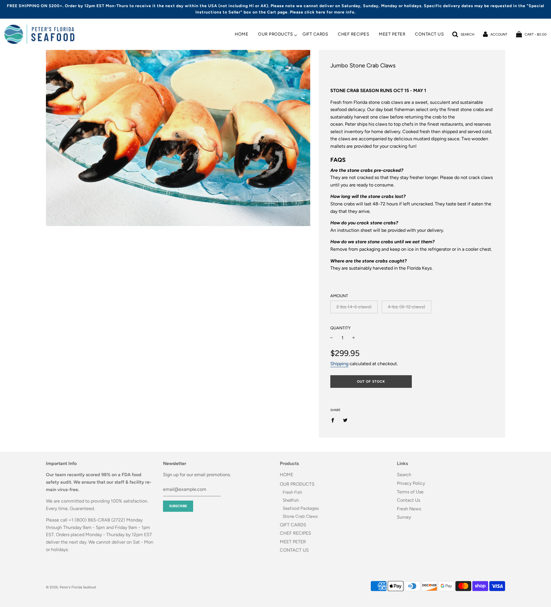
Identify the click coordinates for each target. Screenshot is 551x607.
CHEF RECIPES (353, 34)
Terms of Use (410, 492)
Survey (404, 517)
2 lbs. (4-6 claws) (354, 307)
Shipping (339, 363)
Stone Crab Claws (300, 516)
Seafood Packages (301, 508)
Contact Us (408, 500)
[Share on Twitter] (345, 420)
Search (404, 474)
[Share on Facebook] (334, 420)
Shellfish (291, 500)
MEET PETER (392, 34)
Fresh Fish (292, 492)
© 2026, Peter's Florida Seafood (71, 587)
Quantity (340, 327)
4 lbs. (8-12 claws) (406, 307)
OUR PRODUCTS (275, 34)
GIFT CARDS (315, 34)
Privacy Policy (411, 483)
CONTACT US (429, 34)
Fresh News (409, 508)
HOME (241, 34)
